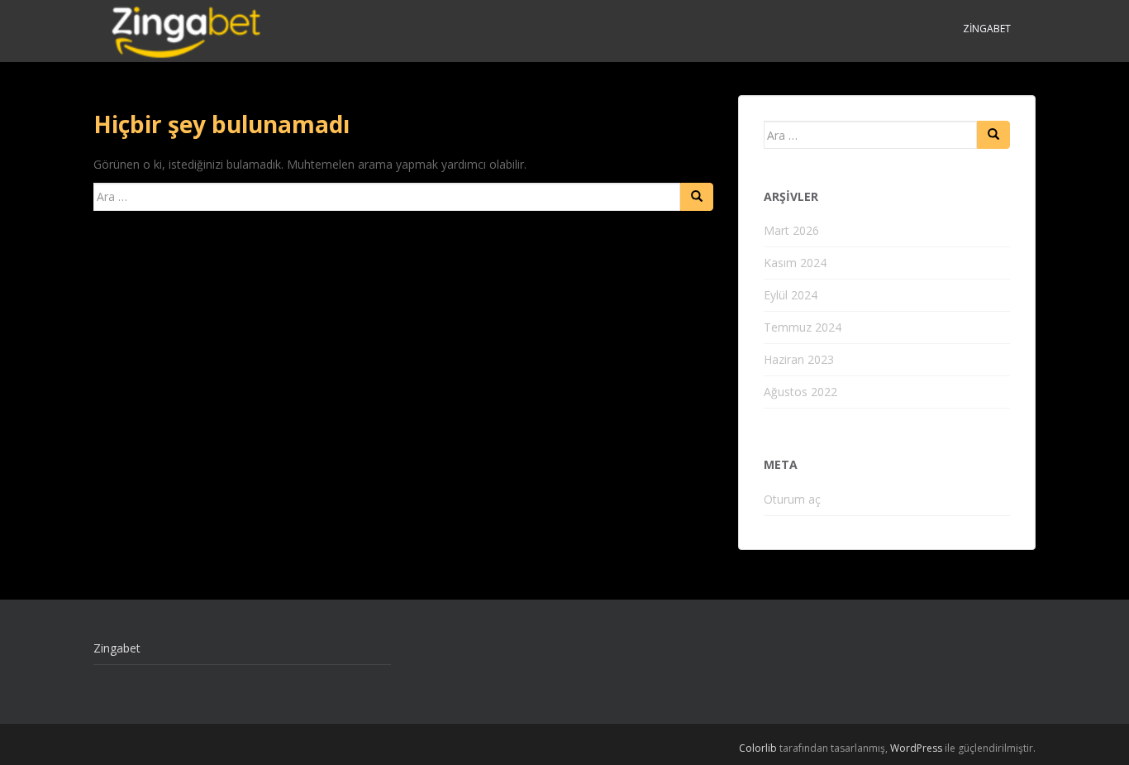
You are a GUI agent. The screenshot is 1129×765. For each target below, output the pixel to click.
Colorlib (758, 748)
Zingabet (987, 29)
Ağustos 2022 (800, 391)
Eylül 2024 (790, 295)
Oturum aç (792, 499)
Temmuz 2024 (802, 327)
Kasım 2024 (795, 262)
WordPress (916, 748)
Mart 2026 (791, 230)
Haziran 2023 (799, 359)
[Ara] (696, 197)
